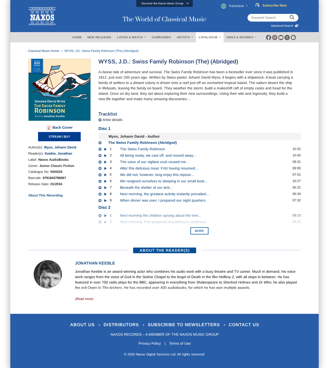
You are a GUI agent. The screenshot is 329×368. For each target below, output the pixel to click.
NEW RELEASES (99, 37)
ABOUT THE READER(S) (165, 250)
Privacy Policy (150, 343)
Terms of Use (180, 343)
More (199, 231)
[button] (164, 3)
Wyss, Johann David (60, 147)
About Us (83, 324)
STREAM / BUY (59, 136)
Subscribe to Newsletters (184, 324)
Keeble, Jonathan (58, 153)
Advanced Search (283, 25)
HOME (76, 37)
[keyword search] (292, 18)
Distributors (122, 324)
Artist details (112, 120)
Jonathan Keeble (95, 263)
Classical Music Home (43, 51)
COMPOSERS (161, 37)
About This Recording (45, 195)
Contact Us (244, 324)
